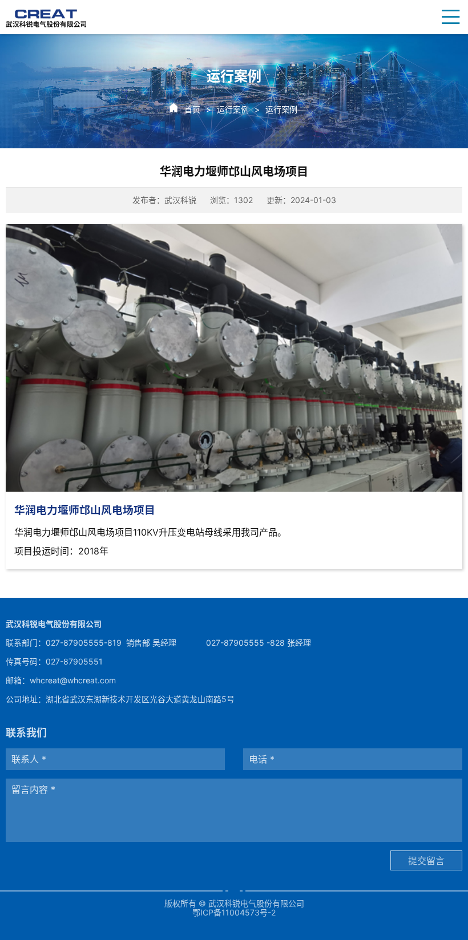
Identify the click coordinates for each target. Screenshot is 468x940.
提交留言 (426, 860)
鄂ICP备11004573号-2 (234, 912)
